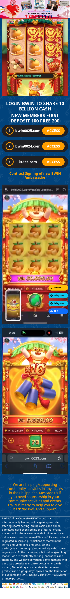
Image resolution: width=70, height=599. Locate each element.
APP (56, 311)
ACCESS (53, 130)
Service (57, 287)
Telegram (59, 295)
